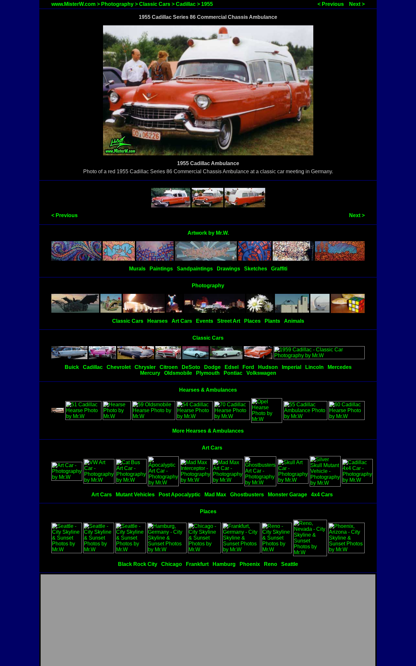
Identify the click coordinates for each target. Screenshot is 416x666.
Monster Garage (287, 494)
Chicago (171, 564)
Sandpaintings (195, 268)
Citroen (169, 367)
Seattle (289, 564)
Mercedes (340, 367)
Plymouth (208, 373)
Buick (72, 367)
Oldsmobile (178, 373)
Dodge (212, 367)
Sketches (255, 268)
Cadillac (186, 4)
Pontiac (233, 373)
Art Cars (182, 321)
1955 (207, 4)
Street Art (228, 321)
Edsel (232, 367)
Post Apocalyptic (180, 494)
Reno (270, 564)
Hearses (157, 321)
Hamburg (224, 564)
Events (204, 321)
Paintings (161, 268)
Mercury (150, 373)
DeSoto (191, 367)
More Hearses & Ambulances (208, 431)
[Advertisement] (208, 620)
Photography (117, 4)
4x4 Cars (322, 494)
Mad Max (215, 494)
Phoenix (250, 564)
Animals (294, 321)
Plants (272, 321)
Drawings (228, 268)
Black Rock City (137, 564)
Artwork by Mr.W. (208, 233)
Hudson (268, 367)
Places (252, 321)
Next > (357, 4)
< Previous (331, 4)
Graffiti (279, 268)
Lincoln (314, 367)
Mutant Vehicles (135, 494)
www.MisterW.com (73, 4)
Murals (137, 268)
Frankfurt (197, 564)
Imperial (291, 367)
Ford (248, 367)
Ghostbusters (247, 494)
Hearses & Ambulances (208, 390)
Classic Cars (154, 4)
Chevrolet (119, 367)
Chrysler (145, 367)
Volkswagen (261, 373)
